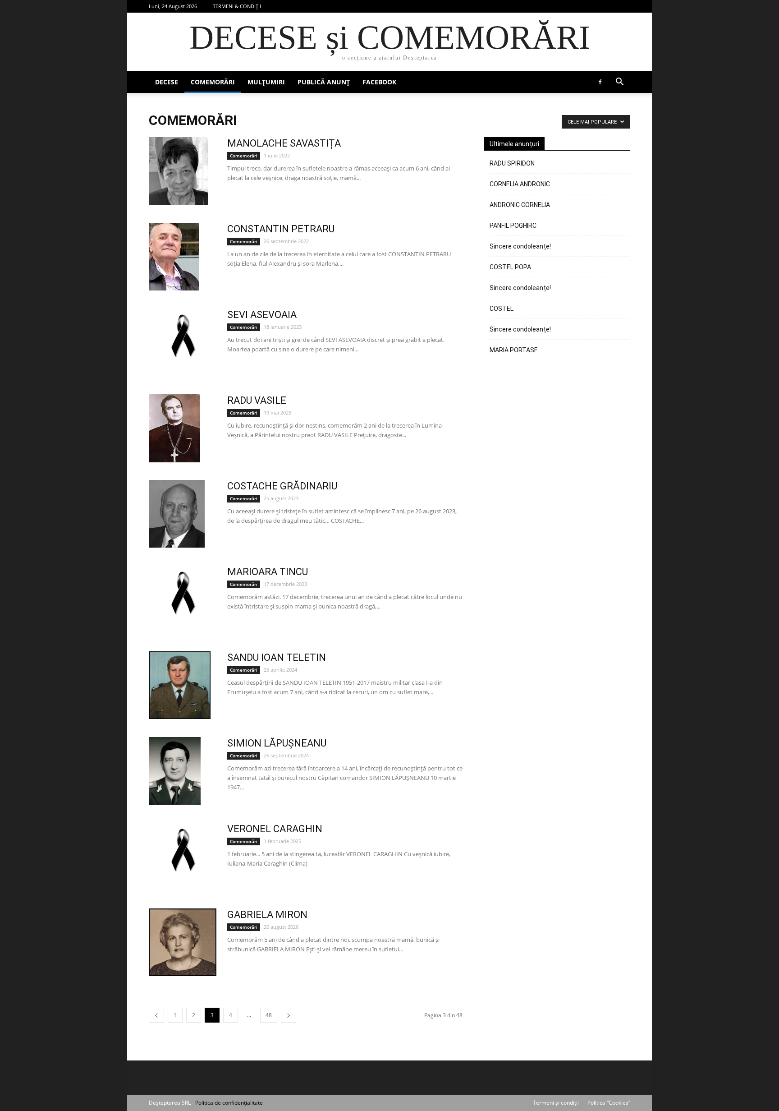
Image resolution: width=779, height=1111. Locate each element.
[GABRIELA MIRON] (182, 942)
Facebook (379, 82)
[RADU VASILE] (174, 428)
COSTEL (501, 308)
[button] (619, 82)
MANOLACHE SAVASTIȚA (284, 143)
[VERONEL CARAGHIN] (182, 856)
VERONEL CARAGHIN (274, 828)
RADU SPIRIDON (512, 163)
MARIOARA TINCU (267, 571)
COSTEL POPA (510, 267)
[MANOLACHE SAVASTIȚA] (178, 171)
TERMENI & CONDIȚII (237, 6)
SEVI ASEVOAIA (262, 314)
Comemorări (213, 82)
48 (269, 1015)
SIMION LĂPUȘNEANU (276, 743)
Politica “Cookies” (608, 1102)
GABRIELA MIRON (267, 914)
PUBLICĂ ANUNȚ (324, 82)
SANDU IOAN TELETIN (276, 657)
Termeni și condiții (556, 1102)
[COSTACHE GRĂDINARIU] (177, 514)
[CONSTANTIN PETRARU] (174, 256)
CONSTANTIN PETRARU (281, 229)
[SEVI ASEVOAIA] (182, 342)
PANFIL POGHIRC (513, 225)
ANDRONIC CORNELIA (520, 204)
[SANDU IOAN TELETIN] (180, 685)
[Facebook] (600, 82)
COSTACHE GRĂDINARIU (282, 486)
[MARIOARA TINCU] (182, 599)
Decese (166, 82)
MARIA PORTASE (514, 350)
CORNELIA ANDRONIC (520, 184)
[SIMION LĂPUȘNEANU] (175, 771)
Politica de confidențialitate (229, 1102)
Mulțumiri (266, 82)
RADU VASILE (256, 400)
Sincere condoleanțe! (520, 246)
